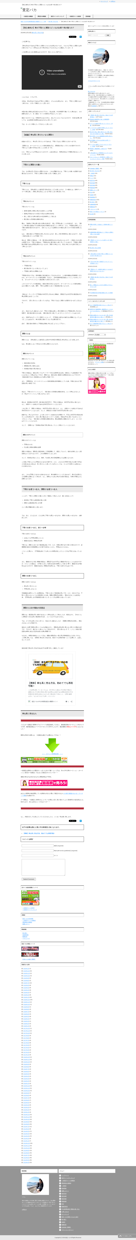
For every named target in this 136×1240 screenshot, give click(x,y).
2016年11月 (26, 1059)
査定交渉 (92, 180)
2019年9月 (26, 978)
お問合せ (24, 1209)
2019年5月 (26, 987)
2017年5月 (26, 1045)
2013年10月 (26, 1148)
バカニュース (26, 938)
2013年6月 (26, 1157)
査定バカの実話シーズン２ (97, 211)
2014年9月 (26, 1122)
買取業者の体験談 (27, 922)
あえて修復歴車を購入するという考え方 (101, 305)
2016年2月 (26, 1081)
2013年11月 (26, 1145)
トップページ (65, 1175)
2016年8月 (26, 1066)
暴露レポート (26, 924)
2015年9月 (26, 1093)
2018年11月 (26, 1002)
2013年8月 (26, 1153)
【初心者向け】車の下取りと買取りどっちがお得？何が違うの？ (101, 254)
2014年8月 (26, 1124)
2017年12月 (26, 1028)
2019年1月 (26, 997)
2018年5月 (26, 1016)
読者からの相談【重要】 (29, 959)
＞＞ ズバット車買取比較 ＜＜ (52, 754)
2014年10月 (26, 1119)
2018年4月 (26, 1019)
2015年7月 (26, 1098)
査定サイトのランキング (57, 16)
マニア (92, 178)
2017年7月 (26, 1040)
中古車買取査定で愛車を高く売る (71, 1209)
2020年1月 (26, 968)
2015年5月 (26, 1102)
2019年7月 (26, 983)
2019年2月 (26, 995)
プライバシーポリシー (68, 1230)
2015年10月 (26, 1090)
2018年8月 (26, 1009)
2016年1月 (26, 1083)
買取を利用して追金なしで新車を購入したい (101, 225)
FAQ (91, 192)
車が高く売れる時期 (95, 248)
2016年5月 (26, 1074)
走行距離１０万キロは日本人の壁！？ (100, 140)
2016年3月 (26, 1078)
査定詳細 (92, 185)
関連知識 (92, 187)
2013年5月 (26, 1160)
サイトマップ (65, 1214)
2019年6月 (26, 985)
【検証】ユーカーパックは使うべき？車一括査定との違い (101, 241)
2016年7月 (26, 1069)
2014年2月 (26, 1138)
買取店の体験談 (42, 16)
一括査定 (92, 173)
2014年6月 (26, 1129)
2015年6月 (26, 1100)
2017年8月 (26, 1038)
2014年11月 (26, 1117)
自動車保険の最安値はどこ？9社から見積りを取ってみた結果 (101, 233)
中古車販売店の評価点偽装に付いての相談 (101, 292)
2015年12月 (26, 1086)
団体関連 (92, 197)
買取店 (92, 175)
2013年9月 (26, 1150)
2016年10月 (26, 1062)
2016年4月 (26, 1076)
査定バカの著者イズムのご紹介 (70, 1217)
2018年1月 (26, 1026)
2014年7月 (26, 1126)
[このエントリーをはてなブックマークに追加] (81, 37)
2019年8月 (26, 980)
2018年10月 (26, 1004)
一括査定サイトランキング (30, 909)
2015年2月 (26, 1110)
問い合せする (91, 91)
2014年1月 (26, 1141)
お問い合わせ (65, 1211)
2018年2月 (26, 1023)
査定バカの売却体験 (28, 918)
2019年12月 (26, 971)
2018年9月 (26, 1007)
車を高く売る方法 (37, 32)
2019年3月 (26, 992)
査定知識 (92, 183)
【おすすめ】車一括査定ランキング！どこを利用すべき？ (101, 262)
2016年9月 (26, 1064)
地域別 (92, 195)
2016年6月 (26, 1071)
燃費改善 (25, 936)
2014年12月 (26, 1114)
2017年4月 (26, 1047)
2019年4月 (26, 990)
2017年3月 (26, 1050)
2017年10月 (26, 1033)
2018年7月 (26, 1011)
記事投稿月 (91, 334)
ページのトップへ (127, 1236)
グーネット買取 (99, 362)
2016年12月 (26, 1057)
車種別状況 (93, 199)
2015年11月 (26, 1088)
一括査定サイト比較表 (75, 16)
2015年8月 (26, 1095)
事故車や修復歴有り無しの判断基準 (99, 119)
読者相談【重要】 (95, 168)
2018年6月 (26, 1014)
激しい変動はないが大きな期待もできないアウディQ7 (101, 285)
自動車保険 (25, 935)
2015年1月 (26, 1112)
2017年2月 (26, 1052)
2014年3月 (26, 1136)
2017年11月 (26, 1031)
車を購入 (25, 933)
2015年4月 (26, 1105)
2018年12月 (26, 999)
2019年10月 (26, 975)
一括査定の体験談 (28, 16)
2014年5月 (26, 1131)
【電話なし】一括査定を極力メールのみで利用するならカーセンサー (101, 270)
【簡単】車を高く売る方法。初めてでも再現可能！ (39, 833)
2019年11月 (26, 973)
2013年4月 (26, 1162)
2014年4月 (26, 1133)
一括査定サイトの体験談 (29, 920)
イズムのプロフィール (94, 80)
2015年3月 (26, 1107)
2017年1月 (26, 1054)
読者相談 (88, 16)
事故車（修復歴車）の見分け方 (98, 148)
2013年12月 (26, 1143)
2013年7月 (26, 1155)
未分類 (92, 214)
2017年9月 (26, 1035)
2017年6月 (26, 1043)
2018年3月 (26, 1021)
